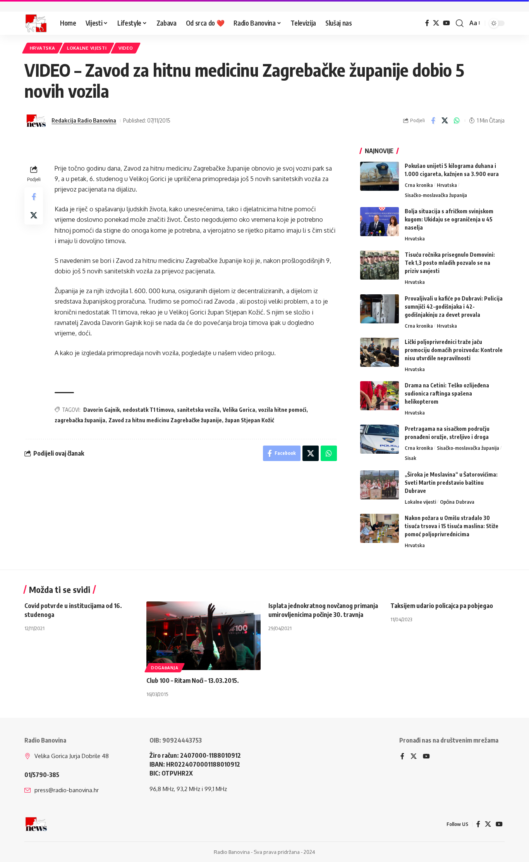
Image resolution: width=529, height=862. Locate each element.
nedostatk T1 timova (148, 409)
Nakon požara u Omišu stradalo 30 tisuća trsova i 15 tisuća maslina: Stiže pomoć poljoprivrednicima (451, 526)
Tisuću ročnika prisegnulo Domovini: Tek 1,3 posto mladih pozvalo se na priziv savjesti (450, 262)
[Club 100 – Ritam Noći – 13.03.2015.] (203, 635)
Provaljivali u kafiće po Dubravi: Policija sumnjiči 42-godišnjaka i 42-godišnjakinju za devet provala (454, 306)
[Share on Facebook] (433, 120)
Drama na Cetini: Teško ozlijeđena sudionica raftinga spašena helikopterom (447, 393)
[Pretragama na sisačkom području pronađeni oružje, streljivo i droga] (379, 439)
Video (126, 48)
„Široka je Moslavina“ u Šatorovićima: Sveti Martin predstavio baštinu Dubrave (451, 482)
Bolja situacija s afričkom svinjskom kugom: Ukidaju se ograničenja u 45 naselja (449, 219)
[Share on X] (445, 120)
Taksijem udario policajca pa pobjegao (441, 606)
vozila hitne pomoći (282, 409)
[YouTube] (446, 23)
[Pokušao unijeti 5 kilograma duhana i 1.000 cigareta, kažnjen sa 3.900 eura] (379, 176)
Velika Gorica (239, 409)
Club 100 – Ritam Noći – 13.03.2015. (192, 680)
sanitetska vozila (198, 409)
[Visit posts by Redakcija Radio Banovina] (36, 120)
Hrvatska (42, 48)
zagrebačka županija (80, 420)
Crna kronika (419, 185)
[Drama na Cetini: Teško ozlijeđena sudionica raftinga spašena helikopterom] (379, 395)
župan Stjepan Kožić (249, 420)
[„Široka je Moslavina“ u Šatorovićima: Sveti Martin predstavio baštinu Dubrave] (379, 484)
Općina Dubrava (457, 502)
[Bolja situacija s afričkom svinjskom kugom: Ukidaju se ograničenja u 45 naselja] (379, 221)
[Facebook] (427, 23)
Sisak (410, 458)
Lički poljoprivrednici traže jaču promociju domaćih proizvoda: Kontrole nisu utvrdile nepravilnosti (454, 350)
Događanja (164, 667)
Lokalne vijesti (87, 48)
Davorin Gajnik (101, 409)
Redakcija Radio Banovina (84, 120)
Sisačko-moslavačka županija (436, 195)
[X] (436, 23)
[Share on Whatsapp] (457, 120)
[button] (460, 23)
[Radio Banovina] (36, 23)
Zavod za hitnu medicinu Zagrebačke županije (165, 420)
